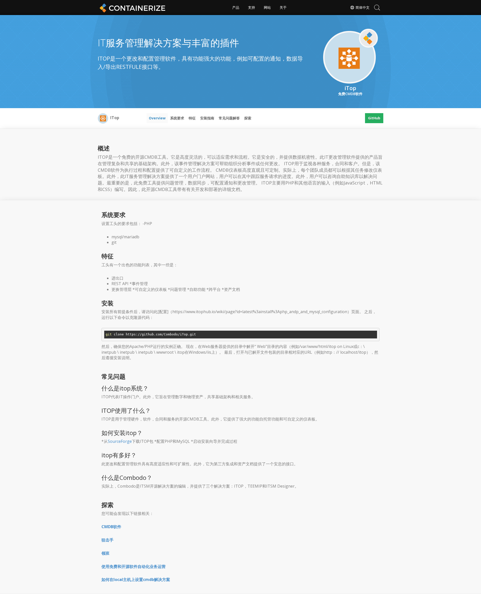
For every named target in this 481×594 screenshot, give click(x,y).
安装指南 (207, 118)
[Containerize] (131, 7)
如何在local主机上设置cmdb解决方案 (135, 579)
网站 (267, 8)
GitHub (374, 118)
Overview (157, 118)
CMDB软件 (111, 526)
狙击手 (107, 540)
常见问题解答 (229, 118)
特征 (192, 118)
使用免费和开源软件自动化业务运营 (133, 566)
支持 (251, 8)
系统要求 (177, 118)
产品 (235, 8)
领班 (105, 553)
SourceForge (120, 441)
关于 (283, 8)
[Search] (377, 7)
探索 (247, 118)
